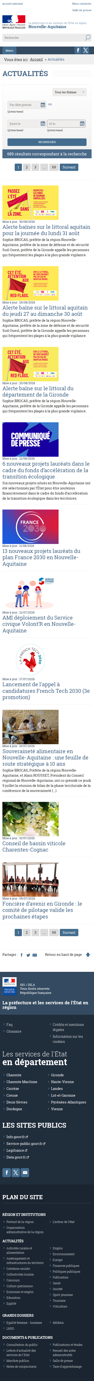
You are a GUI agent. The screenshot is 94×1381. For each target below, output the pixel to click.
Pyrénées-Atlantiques (68, 1102)
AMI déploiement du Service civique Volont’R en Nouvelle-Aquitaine (39, 624)
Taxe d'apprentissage (67, 1366)
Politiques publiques (66, 1271)
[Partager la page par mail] (34, 955)
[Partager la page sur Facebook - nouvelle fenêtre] (21, 955)
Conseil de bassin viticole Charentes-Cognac (34, 846)
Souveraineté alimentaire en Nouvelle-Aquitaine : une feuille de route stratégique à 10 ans (45, 757)
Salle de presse (82, 10)
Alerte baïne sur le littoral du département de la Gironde (38, 391)
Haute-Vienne (62, 1081)
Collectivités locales (20, 1274)
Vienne (57, 1109)
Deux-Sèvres (17, 1102)
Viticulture (60, 1306)
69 (54, 167)
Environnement (63, 1254)
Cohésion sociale (18, 1268)
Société (57, 1289)
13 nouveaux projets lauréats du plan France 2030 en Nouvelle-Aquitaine (41, 557)
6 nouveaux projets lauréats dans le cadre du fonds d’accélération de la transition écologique (46, 470)
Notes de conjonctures (21, 1366)
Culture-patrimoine (20, 1286)
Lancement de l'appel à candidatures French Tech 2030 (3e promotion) (46, 691)
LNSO (10, 1328)
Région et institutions (24, 1214)
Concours (13, 1280)
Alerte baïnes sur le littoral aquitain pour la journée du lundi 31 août (46, 230)
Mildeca (58, 1323)
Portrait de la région (20, 1222)
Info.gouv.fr (16, 1136)
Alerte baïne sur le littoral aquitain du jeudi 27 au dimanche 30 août (45, 310)
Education (13, 1298)
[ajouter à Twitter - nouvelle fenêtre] (28, 955)
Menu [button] (9, 50)
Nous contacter (82, 3)
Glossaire (14, 1031)
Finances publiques (66, 1266)
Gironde (57, 1075)
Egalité (11, 1303)
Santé (56, 1283)
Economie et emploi (20, 1292)
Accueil (36, 59)
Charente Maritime (22, 1081)
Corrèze (13, 1088)
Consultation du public (22, 1345)
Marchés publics (18, 1361)
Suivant (69, 167)
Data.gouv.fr (17, 1157)
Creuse (12, 1095)
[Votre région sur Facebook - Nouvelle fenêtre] (77, 50)
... (44, 167)
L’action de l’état (63, 1222)
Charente (14, 1075)
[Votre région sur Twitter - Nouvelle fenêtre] (85, 50)
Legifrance (16, 1150)
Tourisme (59, 1300)
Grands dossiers (18, 1315)
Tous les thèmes (65, 92)
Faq (10, 1024)
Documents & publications (27, 1337)
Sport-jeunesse (63, 1295)
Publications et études (67, 1345)
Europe (57, 1260)
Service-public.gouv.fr (25, 1143)
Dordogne (14, 1109)
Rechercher (47, 142)
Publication (60, 1277)
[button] (43, 104)
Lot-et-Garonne (63, 1095)
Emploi (58, 1248)
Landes (57, 1088)
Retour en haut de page (63, 954)
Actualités (12, 1241)
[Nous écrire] (25, 1172)
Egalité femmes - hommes (24, 1323)
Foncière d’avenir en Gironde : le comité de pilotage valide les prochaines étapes (42, 910)
